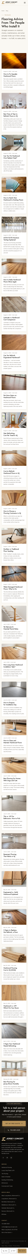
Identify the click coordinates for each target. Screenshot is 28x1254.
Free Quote (22, 1251)
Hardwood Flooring (7, 1167)
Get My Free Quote (12, 1123)
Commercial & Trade (7, 1186)
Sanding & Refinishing (7, 1180)
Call (6, 1251)
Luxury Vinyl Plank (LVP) (8, 1170)
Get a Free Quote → (7, 1232)
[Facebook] (3, 1157)
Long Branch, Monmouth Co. (9, 1198)
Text (14, 1251)
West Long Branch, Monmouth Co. (11, 1195)
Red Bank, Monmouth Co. (8, 1202)
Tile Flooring (5, 1173)
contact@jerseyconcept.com (9, 1227)
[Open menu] (24, 2)
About (3, 1245)
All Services (5, 1183)
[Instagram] (7, 1157)
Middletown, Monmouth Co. (9, 1205)
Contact (10, 1245)
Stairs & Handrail (6, 1176)
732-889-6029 (15, 1130)
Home (3, 10)
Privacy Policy (16, 1245)
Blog (6, 1245)
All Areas (4, 1214)
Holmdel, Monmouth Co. (8, 1208)
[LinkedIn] (11, 1157)
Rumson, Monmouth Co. (8, 1211)
